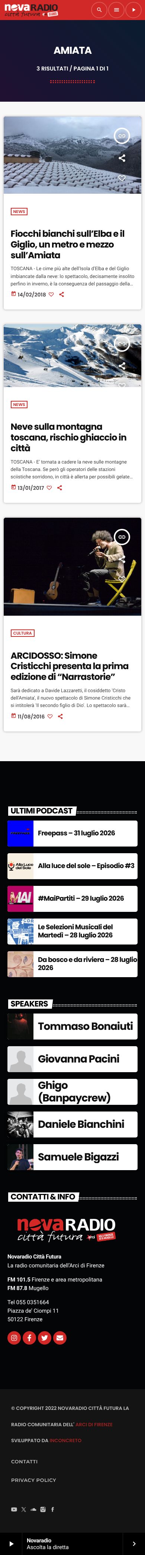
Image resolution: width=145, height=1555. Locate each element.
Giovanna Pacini (78, 1059)
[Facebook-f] (29, 1338)
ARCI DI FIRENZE (94, 1424)
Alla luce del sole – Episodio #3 (86, 866)
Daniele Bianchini (81, 1124)
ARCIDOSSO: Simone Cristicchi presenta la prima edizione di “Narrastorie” (70, 667)
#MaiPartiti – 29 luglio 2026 (81, 898)
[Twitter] (44, 1338)
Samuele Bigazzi (78, 1157)
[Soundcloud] (33, 1510)
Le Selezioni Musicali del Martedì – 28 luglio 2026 (75, 931)
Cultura (22, 633)
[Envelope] (60, 1338)
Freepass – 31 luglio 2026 (76, 833)
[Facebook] (53, 1510)
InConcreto (65, 1440)
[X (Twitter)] (24, 1510)
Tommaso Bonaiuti (85, 1026)
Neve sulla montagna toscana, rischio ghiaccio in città (69, 438)
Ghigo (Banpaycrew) (74, 1091)
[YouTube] (14, 1510)
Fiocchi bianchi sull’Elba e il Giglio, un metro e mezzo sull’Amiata (68, 245)
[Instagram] (14, 1338)
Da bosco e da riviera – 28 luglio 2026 (87, 964)
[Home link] (31, 10)
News (19, 212)
